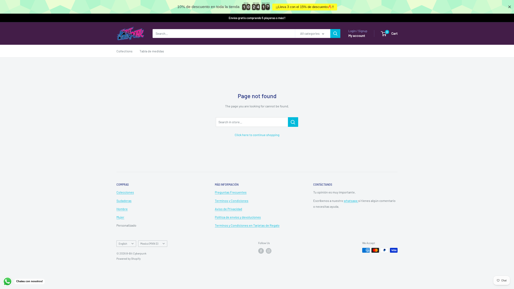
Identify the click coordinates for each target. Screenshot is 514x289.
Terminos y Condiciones (231, 201)
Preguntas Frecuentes (231, 192)
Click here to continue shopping (257, 135)
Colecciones (125, 192)
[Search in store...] (293, 122)
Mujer (120, 217)
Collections (124, 51)
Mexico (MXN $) (149, 243)
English (123, 243)
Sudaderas (124, 201)
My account (356, 36)
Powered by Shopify (128, 258)
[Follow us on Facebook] (261, 250)
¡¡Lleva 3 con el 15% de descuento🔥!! (305, 7)
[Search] (335, 33)
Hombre (122, 209)
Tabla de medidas (152, 51)
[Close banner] (509, 6)
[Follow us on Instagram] (268, 250)
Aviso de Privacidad (228, 209)
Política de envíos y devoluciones (238, 217)
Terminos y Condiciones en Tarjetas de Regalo (247, 225)
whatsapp (351, 201)
